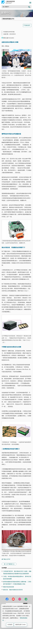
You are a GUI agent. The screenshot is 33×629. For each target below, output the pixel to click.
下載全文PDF (6, 559)
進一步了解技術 (8, 564)
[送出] (29, 6)
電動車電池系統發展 (8, 587)
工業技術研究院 (8, 2)
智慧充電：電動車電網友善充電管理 (13, 589)
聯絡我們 (27, 25)
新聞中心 (6, 12)
